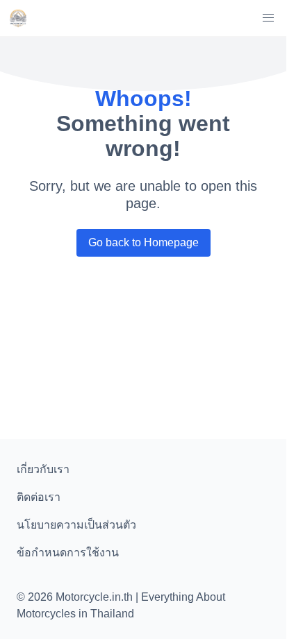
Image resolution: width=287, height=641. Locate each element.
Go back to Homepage (143, 242)
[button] (268, 18)
